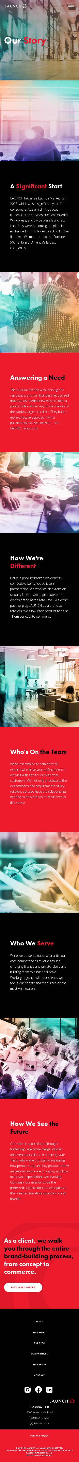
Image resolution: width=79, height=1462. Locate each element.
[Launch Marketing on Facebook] (38, 1390)
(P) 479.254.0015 (39, 1423)
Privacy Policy (39, 1436)
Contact (39, 1375)
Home (39, 1321)
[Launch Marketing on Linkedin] (49, 1390)
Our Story (39, 1332)
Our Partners (39, 1353)
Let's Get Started (23, 1287)
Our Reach (39, 1364)
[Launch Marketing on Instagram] (27, 1390)
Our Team (39, 1343)
